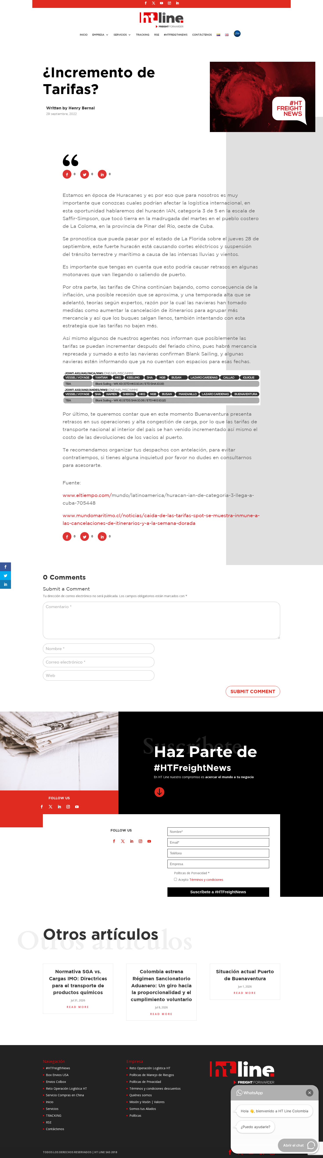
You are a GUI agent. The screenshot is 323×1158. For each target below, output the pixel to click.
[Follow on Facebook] (146, 3)
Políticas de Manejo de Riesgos (151, 1075)
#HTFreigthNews (175, 34)
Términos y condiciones (206, 879)
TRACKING (53, 1115)
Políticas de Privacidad (145, 1082)
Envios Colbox (56, 1082)
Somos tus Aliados (142, 1109)
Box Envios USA (57, 1075)
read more (78, 1007)
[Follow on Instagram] (169, 3)
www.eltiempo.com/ (87, 495)
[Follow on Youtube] (161, 3)
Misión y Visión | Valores (147, 1102)
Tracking (142, 34)
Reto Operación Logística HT (66, 1088)
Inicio (83, 34)
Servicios (120, 34)
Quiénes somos (140, 1095)
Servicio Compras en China (65, 1095)
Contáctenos (202, 34)
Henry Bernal (82, 108)
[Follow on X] (154, 3)
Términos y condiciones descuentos (155, 1088)
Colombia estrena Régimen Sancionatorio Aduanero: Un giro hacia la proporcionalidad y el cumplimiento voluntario (161, 985)
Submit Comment (252, 691)
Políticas (135, 1115)
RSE (156, 34)
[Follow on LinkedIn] (177, 3)
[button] (309, 1092)
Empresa (98, 34)
